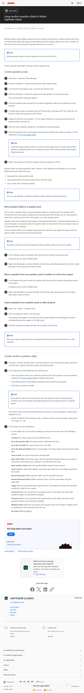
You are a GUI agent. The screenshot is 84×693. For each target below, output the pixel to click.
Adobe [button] (6, 670)
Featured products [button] (9, 675)
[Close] (67, 685)
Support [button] (6, 665)
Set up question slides (28, 135)
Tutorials (12, 615)
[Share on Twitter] (38, 591)
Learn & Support (14, 607)
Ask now (12, 636)
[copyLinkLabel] (51, 591)
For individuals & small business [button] (14, 650)
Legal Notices (9, 551)
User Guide (13, 612)
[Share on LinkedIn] (45, 591)
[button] (72, 3)
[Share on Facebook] (32, 591)
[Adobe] (11, 3)
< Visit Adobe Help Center (17, 602)
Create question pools (29, 378)
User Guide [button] (13, 11)
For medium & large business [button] (13, 655)
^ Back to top (78, 597)
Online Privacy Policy (25, 551)
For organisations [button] (9, 660)
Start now (50, 636)
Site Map (6, 689)
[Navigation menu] (3, 3)
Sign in (79, 3)
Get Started (13, 609)
